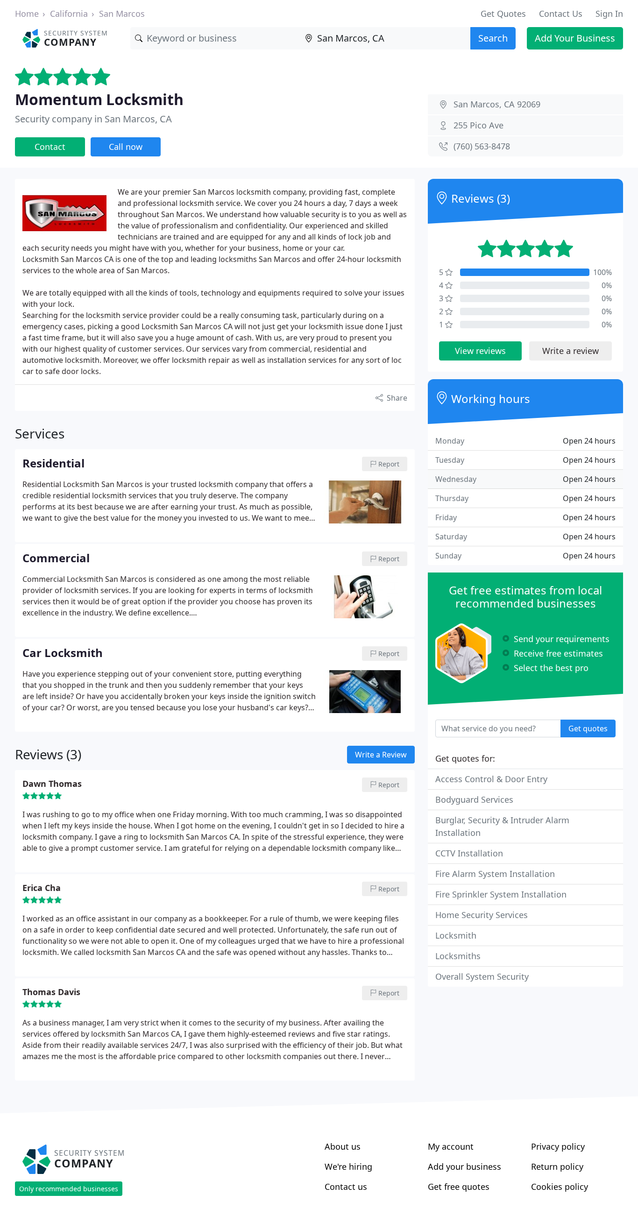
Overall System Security (482, 976)
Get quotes (588, 728)
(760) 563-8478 (482, 146)
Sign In (609, 13)
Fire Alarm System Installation (495, 873)
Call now (125, 146)
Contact (50, 146)
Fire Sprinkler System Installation (501, 894)
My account (451, 1146)
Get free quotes (458, 1186)
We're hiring (348, 1166)
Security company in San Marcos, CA (93, 119)
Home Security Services (481, 914)
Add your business (464, 1166)
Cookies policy (559, 1186)
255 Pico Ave (478, 125)
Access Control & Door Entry (491, 779)
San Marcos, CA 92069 (497, 104)
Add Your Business (575, 38)
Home (27, 13)
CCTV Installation (469, 853)
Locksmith (455, 935)
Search (493, 38)
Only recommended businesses (68, 1188)
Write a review (570, 350)
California (69, 13)
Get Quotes (503, 13)
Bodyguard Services (474, 799)
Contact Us (560, 13)
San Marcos (122, 13)
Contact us (346, 1186)
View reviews (480, 350)
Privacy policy (558, 1146)
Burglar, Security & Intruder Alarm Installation (502, 826)
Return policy (557, 1166)
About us (343, 1146)
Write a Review (381, 754)
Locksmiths (458, 955)
